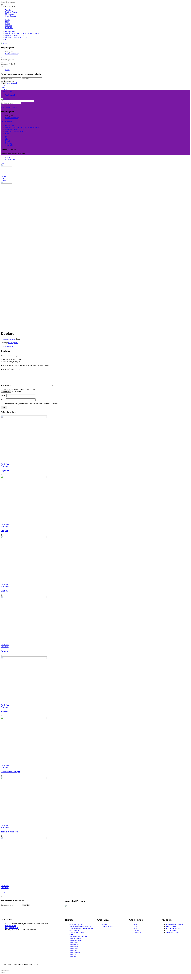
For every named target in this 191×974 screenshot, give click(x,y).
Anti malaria (74, 942)
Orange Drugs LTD (12, 31)
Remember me (9, 81)
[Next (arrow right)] (4, 972)
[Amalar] (24, 658)
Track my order (10, 95)
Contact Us (9, 28)
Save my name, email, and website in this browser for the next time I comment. (31, 404)
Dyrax (4, 892)
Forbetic (4, 591)
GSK (7, 39)
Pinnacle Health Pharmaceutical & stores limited (22, 33)
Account (105, 924)
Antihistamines (75, 952)
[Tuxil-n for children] (24, 778)
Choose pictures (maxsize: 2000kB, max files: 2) (18, 389)
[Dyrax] (24, 839)
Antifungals (74, 948)
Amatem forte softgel (10, 771)
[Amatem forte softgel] (24, 718)
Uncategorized (10, 159)
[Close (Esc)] (2, 970)
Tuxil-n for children (10, 832)
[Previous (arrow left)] (2, 972)
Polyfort (4, 530)
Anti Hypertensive (76, 940)
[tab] (97, 347)
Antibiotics (73, 950)
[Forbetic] (24, 538)
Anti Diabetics (75, 946)
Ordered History (107, 926)
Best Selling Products (173, 928)
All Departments (6, 121)
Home (7, 20)
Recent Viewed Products (174, 924)
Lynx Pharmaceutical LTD (14, 35)
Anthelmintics (74, 944)
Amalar (4, 711)
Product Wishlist (171, 926)
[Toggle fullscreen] (6, 970)
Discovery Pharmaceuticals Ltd (16, 37)
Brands (7, 24)
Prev (2, 163)
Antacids (73, 954)
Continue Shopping (12, 54)
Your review (6, 385)
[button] (1, 58)
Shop (7, 22)
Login (7, 70)
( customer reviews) (8, 339)
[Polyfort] (24, 477)
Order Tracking (10, 16)
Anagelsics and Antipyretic (79, 936)
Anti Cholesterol (75, 938)
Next (2, 178)
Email (3, 399)
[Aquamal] (24, 417)
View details (5, 328)
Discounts (8, 26)
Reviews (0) (9, 346)
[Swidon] (24, 598)
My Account (9, 14)
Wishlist (8, 10)
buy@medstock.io (11, 928)
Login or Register (11, 12)
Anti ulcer (73, 956)
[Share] (4, 970)
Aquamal (5, 470)
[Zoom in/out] (8, 970)
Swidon (4, 651)
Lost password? (12, 83)
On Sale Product (171, 930)
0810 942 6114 (10, 926)
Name (3, 395)
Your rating (5, 369)
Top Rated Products (173, 932)
